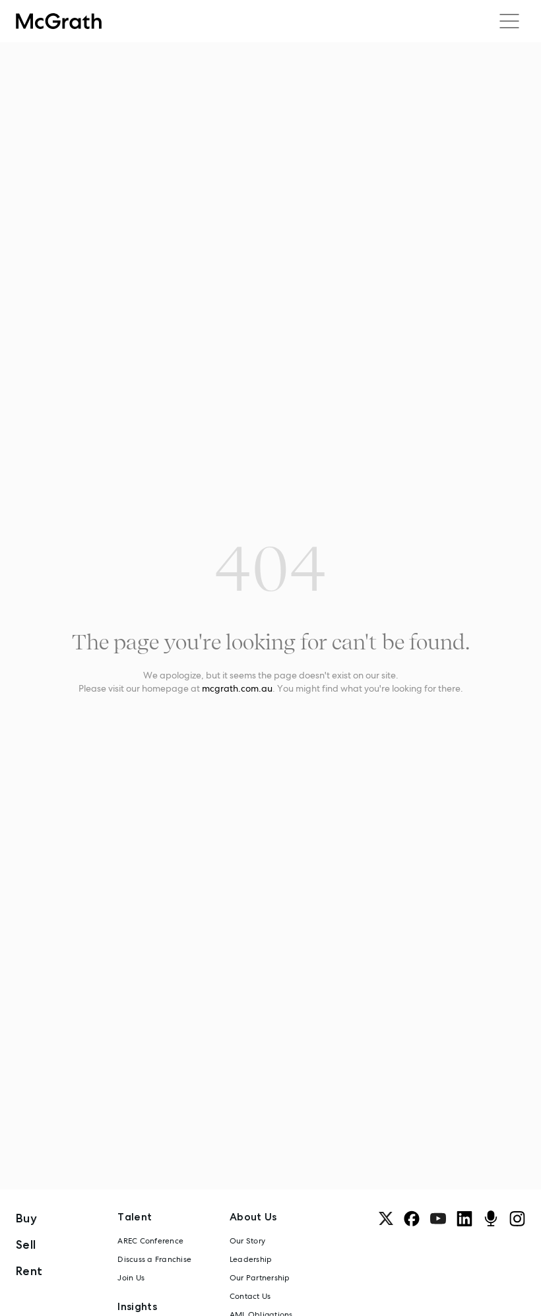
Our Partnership (260, 1277)
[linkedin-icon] (464, 1218)
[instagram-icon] (517, 1218)
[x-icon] (386, 1218)
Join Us (130, 1277)
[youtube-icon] (438, 1218)
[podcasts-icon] (491, 1218)
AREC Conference (150, 1241)
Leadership (251, 1259)
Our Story (247, 1241)
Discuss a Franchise (154, 1259)
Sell (26, 1244)
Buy (26, 1218)
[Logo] (59, 21)
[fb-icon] (412, 1218)
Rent (29, 1270)
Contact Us (250, 1296)
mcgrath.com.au (237, 688)
